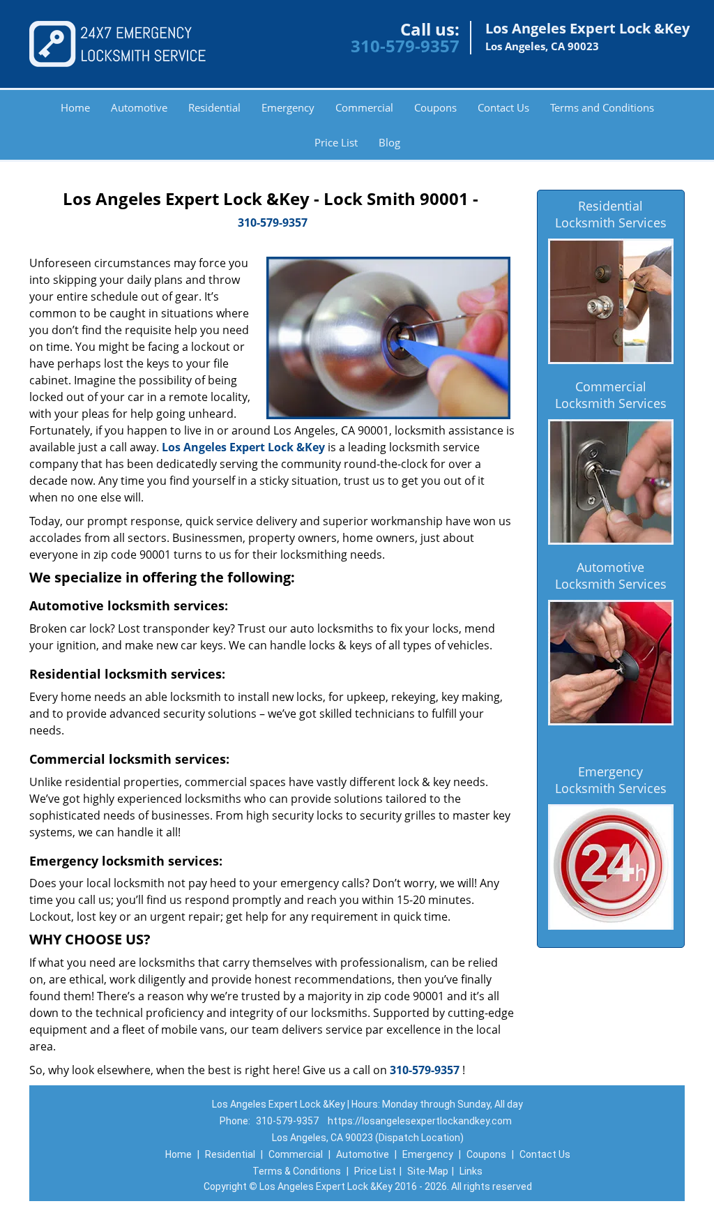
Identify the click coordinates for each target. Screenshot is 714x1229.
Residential (214, 107)
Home (75, 107)
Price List (336, 142)
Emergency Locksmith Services (611, 780)
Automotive (139, 107)
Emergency (287, 107)
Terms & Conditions (296, 1171)
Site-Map (427, 1171)
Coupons (435, 107)
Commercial (364, 107)
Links (471, 1171)
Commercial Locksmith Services (611, 395)
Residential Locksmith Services (611, 214)
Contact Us (503, 107)
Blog (389, 142)
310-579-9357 (405, 45)
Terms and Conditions (602, 107)
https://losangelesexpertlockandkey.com (420, 1120)
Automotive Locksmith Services (611, 575)
